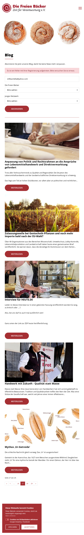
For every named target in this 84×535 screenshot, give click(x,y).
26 (18, 483)
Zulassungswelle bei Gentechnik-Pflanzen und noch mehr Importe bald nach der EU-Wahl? (39, 235)
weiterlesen (17, 188)
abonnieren (17, 109)
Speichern (12, 527)
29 (32, 483)
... (14, 483)
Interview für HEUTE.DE (19, 299)
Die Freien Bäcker (12, 85)
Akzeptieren (29, 527)
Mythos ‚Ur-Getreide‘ (17, 447)
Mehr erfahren (10, 516)
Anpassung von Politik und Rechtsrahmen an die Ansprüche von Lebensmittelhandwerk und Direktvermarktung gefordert (40, 164)
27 (23, 483)
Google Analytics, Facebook (24, 521)
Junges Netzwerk (11, 96)
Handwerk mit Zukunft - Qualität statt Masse (32, 383)
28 (27, 483)
